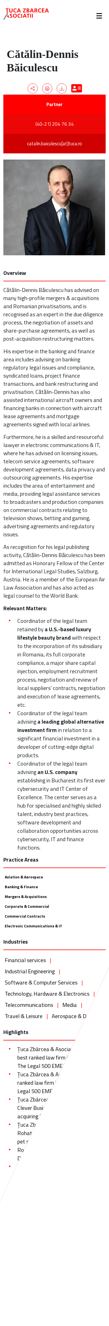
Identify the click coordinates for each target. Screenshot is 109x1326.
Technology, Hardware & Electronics (47, 993)
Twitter (92, 1250)
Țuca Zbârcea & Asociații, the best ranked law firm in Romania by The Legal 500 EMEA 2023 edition (57, 1082)
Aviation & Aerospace (24, 877)
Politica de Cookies (27, 1305)
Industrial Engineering (30, 971)
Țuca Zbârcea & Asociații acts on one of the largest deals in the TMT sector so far (60, 1175)
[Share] (33, 88)
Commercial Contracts (25, 916)
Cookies (16, 1250)
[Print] (47, 88)
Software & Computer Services (41, 982)
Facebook (94, 1260)
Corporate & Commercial (27, 906)
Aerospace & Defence (77, 1016)
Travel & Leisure (23, 1016)
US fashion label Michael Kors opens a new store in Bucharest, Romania (59, 1221)
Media (69, 1004)
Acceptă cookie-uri (34, 1314)
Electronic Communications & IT (33, 926)
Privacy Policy (22, 1260)
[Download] (62, 88)
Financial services (25, 960)
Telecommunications (29, 1004)
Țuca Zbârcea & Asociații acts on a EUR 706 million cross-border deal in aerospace (59, 1200)
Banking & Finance (21, 887)
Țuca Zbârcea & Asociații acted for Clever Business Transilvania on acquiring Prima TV (57, 1108)
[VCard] (76, 88)
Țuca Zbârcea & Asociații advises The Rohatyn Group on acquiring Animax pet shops (60, 1133)
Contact (17, 1279)
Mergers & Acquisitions (26, 896)
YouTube (93, 1279)
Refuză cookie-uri (78, 1314)
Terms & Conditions (27, 1269)
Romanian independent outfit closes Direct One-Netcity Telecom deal (59, 1154)
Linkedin (93, 1269)
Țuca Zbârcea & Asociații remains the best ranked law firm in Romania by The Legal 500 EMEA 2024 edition (60, 1057)
